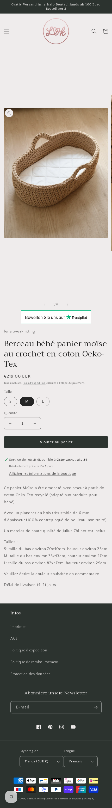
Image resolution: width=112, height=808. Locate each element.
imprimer (18, 627)
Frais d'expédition (34, 383)
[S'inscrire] (95, 707)
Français (75, 761)
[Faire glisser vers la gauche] (44, 304)
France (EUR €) (36, 761)
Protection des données (30, 674)
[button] (6, 31)
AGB (14, 639)
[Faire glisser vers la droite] (67, 304)
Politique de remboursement (34, 662)
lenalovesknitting (36, 799)
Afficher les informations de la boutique (42, 474)
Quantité (10, 413)
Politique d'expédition (28, 650)
